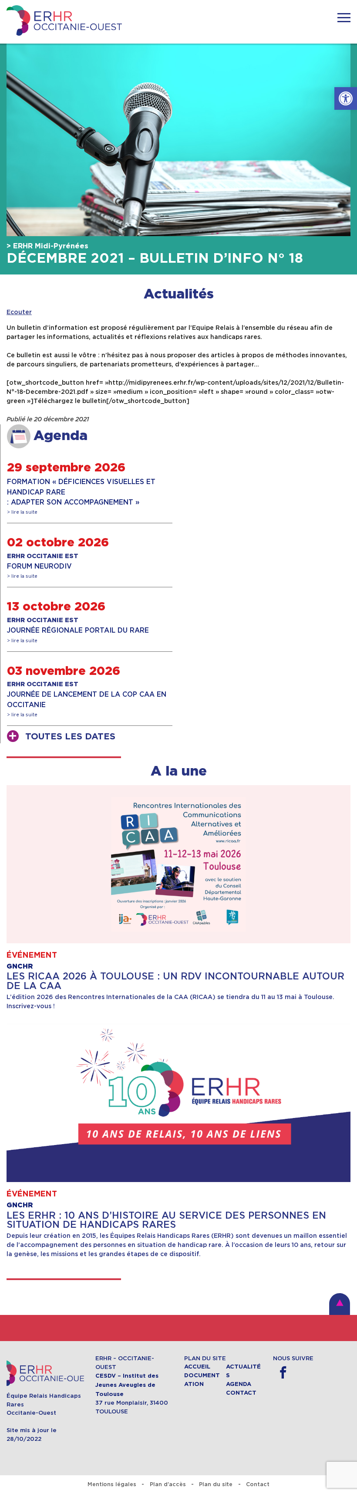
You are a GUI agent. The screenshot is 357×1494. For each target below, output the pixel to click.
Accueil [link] (197, 1367)
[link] (345, 98)
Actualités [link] (179, 294)
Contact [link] (241, 1393)
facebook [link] (283, 1372)
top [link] (339, 1304)
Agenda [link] (238, 1384)
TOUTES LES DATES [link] (70, 736)
